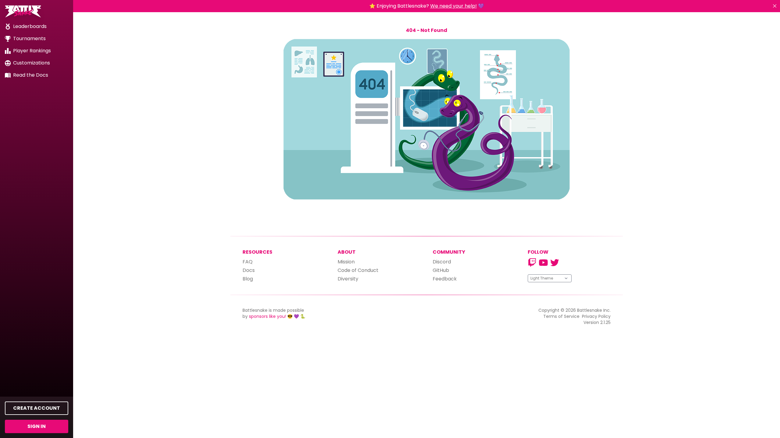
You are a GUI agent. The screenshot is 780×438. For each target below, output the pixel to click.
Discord (442, 261)
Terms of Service (561, 316)
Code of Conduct (358, 270)
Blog (248, 278)
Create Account (36, 408)
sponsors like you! (267, 316)
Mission (346, 261)
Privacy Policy (596, 316)
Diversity (348, 278)
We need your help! (453, 5)
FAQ (248, 261)
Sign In (36, 426)
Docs (249, 270)
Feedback (445, 278)
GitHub (441, 270)
